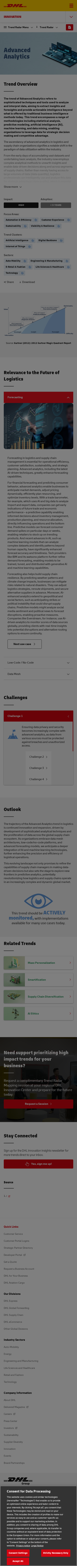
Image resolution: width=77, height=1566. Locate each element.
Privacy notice (23, 1545)
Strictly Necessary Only (55, 1553)
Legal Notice (37, 1545)
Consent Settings (18, 1553)
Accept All (18, 1561)
